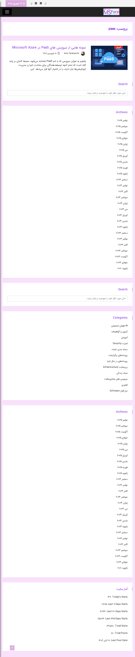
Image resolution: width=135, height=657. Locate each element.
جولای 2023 (122, 262)
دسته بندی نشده (120, 349)
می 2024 (123, 209)
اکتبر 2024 (123, 191)
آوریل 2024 (122, 215)
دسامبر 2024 (122, 179)
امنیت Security (120, 343)
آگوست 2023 (121, 256)
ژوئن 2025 (123, 144)
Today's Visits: (119, 597)
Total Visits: (121, 626)
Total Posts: (120, 633)
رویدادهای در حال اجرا (117, 361)
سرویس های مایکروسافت (116, 379)
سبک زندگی (122, 373)
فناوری (125, 385)
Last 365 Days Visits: (116, 618)
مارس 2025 (122, 162)
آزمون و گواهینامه (119, 331)
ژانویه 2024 (122, 227)
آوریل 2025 (122, 156)
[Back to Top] (12, 648)
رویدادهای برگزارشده (118, 355)
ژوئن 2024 (123, 203)
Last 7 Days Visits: (117, 604)
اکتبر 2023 (123, 245)
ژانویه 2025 (122, 174)
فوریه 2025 (122, 168)
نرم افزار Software (119, 391)
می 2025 (123, 150)
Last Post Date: (119, 640)
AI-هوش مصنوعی (119, 326)
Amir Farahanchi (72, 53)
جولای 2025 (122, 138)
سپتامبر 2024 (122, 197)
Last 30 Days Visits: (117, 611)
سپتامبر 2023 (122, 251)
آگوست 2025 (121, 132)
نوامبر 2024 (122, 185)
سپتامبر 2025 (122, 126)
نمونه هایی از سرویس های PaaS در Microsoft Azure (49, 47)
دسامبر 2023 (122, 233)
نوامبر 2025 (122, 120)
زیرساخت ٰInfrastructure (115, 367)
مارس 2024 (122, 221)
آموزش (118, 47)
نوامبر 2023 (122, 239)
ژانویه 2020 (123, 268)
